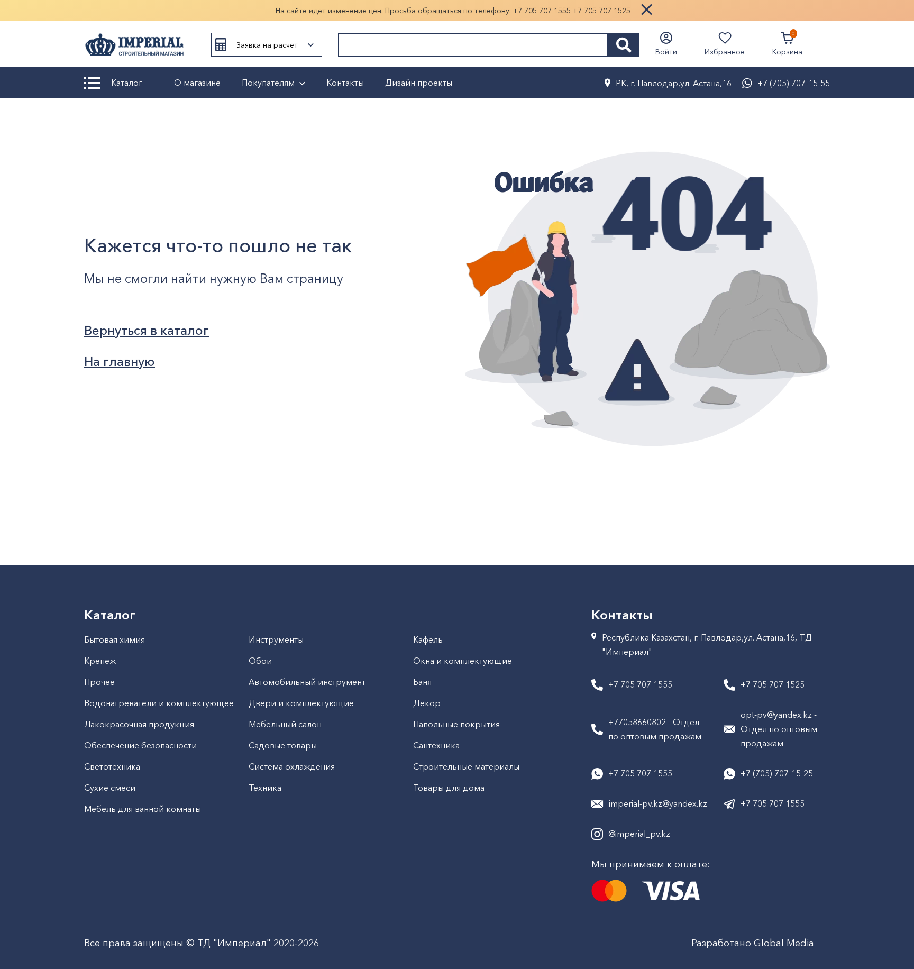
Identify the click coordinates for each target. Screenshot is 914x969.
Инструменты (276, 639)
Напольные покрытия (456, 724)
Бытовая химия (114, 639)
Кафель (428, 639)
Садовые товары (283, 745)
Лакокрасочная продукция (139, 724)
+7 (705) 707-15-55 (793, 83)
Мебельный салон (285, 724)
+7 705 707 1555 (542, 10)
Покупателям (268, 82)
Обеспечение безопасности (140, 745)
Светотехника (112, 766)
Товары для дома (449, 787)
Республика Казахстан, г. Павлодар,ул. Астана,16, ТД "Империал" (707, 644)
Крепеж (100, 660)
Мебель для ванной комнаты (142, 808)
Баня (422, 682)
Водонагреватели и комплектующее (159, 703)
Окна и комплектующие (462, 660)
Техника (265, 787)
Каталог (126, 82)
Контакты (345, 82)
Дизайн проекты (418, 82)
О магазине (197, 82)
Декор (427, 703)
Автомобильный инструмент (307, 682)
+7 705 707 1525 (601, 10)
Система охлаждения (292, 766)
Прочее (99, 682)
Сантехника (436, 745)
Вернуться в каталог (146, 330)
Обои (260, 660)
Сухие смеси (109, 787)
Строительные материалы (466, 766)
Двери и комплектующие (301, 703)
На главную (119, 361)
